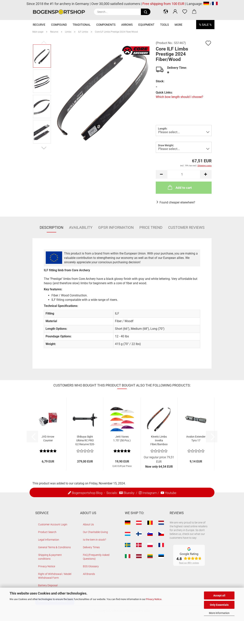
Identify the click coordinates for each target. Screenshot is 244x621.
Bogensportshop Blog (87, 493)
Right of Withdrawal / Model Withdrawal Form (54, 575)
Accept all (219, 595)
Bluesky (129, 493)
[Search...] (145, 12)
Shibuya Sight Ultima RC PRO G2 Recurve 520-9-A (85, 440)
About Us (88, 524)
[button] (165, 11)
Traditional (82, 24)
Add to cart (184, 188)
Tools (164, 24)
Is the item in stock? (94, 539)
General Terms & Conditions (54, 547)
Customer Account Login (52, 524)
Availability (80, 227)
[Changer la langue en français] (215, 4)
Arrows (127, 24)
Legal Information (48, 539)
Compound (59, 24)
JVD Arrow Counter (48, 438)
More (178, 24)
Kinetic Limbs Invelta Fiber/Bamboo (159, 440)
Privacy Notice (153, 599)
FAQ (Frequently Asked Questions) (96, 556)
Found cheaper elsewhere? (177, 202)
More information (219, 613)
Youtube (170, 493)
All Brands (89, 573)
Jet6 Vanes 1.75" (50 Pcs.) (122, 438)
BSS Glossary (91, 566)
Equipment (146, 24)
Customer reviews (186, 227)
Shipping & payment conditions (50, 556)
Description (51, 227)
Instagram (149, 493)
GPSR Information (116, 227)
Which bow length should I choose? (179, 97)
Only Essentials (219, 604)
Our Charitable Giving (95, 532)
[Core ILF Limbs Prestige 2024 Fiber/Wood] (102, 93)
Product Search (47, 532)
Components (106, 24)
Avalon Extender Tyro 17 (195, 438)
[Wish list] (184, 11)
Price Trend (150, 227)
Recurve (39, 24)
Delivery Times (91, 547)
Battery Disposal (48, 585)
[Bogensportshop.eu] (60, 12)
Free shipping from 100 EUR (163, 4)
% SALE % (205, 24)
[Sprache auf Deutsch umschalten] (206, 4)
